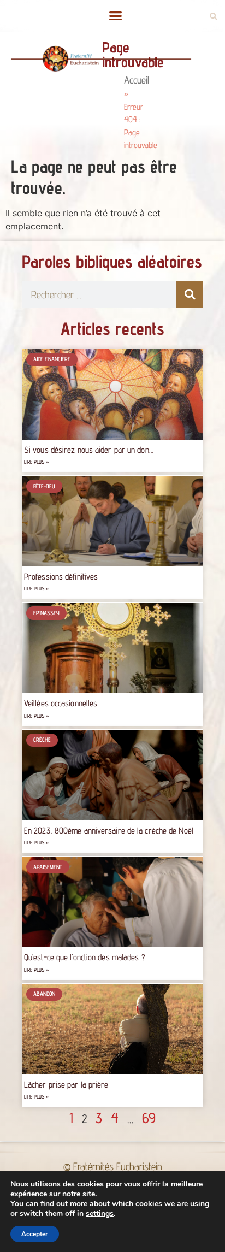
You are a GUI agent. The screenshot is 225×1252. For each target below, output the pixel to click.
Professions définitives (61, 576)
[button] (115, 15)
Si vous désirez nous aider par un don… (88, 450)
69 (149, 1117)
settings (100, 1214)
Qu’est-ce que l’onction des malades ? (84, 957)
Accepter (34, 1234)
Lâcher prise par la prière (66, 1084)
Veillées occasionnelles (60, 703)
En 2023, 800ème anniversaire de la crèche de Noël (110, 830)
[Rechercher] (189, 294)
